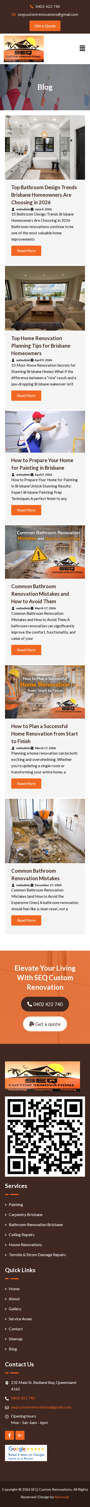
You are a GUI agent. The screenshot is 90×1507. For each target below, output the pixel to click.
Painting (16, 1204)
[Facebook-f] (9, 1435)
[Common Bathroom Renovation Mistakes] (45, 831)
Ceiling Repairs (21, 1234)
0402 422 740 (23, 1397)
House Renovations (25, 1244)
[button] (83, 48)
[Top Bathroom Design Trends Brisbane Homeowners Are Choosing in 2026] (45, 147)
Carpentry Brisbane (25, 1214)
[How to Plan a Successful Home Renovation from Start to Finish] (45, 692)
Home (14, 1288)
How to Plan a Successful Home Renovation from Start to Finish (44, 733)
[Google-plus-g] (20, 1435)
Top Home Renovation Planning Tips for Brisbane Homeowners (40, 345)
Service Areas (20, 1318)
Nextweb (62, 1497)
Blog (13, 1348)
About (14, 1298)
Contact (16, 1328)
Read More (26, 250)
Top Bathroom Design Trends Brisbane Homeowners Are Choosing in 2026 (44, 194)
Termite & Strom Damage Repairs (37, 1254)
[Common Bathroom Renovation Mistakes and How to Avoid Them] (45, 552)
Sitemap (16, 1338)
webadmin (23, 209)
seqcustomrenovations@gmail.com (41, 1406)
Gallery (15, 1308)
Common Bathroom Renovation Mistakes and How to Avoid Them (40, 593)
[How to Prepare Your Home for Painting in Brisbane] (45, 432)
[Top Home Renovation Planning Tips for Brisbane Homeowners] (45, 298)
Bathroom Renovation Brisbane (36, 1224)
